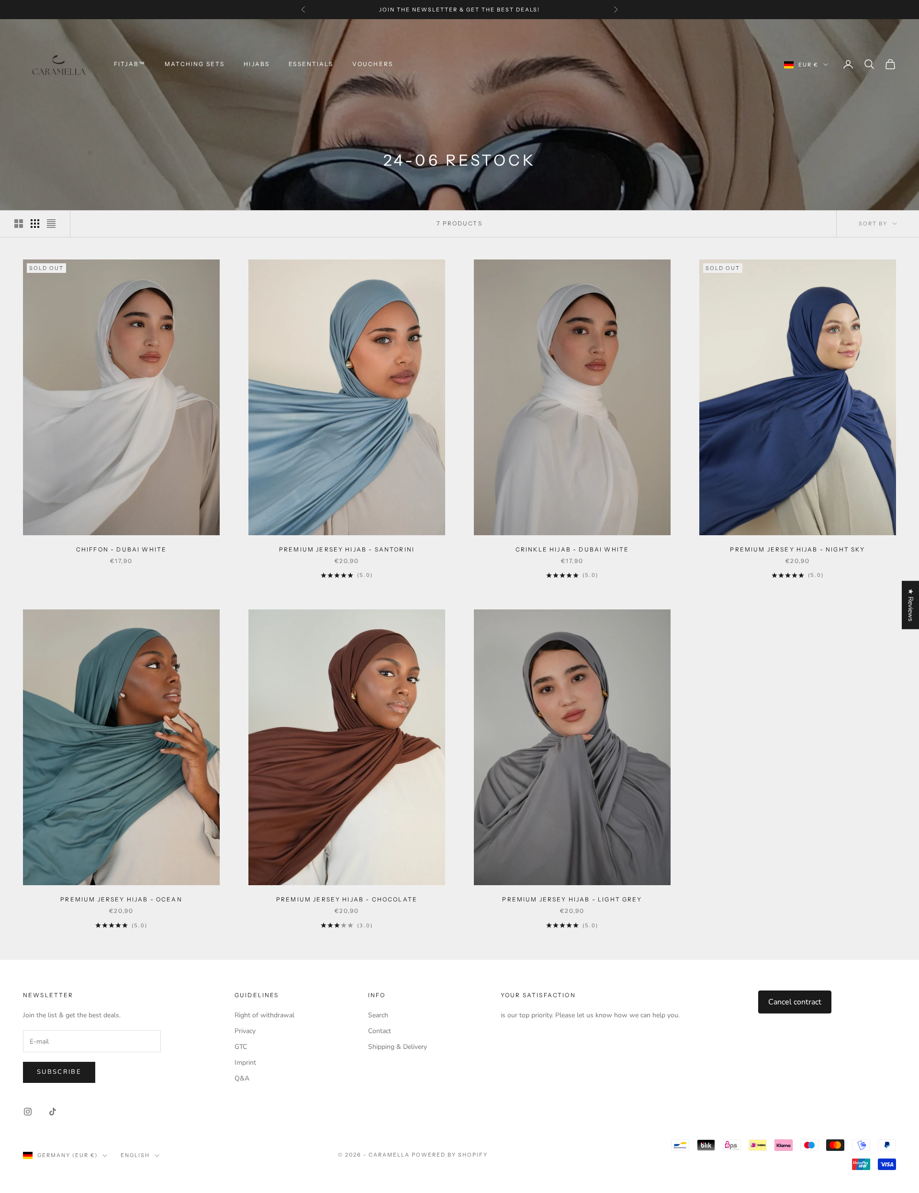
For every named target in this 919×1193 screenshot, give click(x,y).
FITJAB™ (130, 64)
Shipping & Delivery (397, 1046)
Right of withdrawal (264, 1015)
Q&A (242, 1078)
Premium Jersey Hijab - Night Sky (797, 549)
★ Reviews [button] (910, 604)
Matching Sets (194, 64)
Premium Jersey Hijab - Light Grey (572, 899)
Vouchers (372, 64)
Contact (379, 1030)
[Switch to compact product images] (51, 223)
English (135, 1155)
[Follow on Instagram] (28, 1111)
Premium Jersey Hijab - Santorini (347, 549)
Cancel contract (794, 1002)
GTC (241, 1046)
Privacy (245, 1030)
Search (378, 1015)
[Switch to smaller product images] (35, 223)
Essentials (311, 64)
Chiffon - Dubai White (121, 549)
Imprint (245, 1062)
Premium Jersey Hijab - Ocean (121, 899)
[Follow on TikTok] (52, 1111)
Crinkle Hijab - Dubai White (572, 549)
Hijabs (256, 64)
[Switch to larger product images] (18, 223)
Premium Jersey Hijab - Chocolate (346, 899)
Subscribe (59, 1072)
